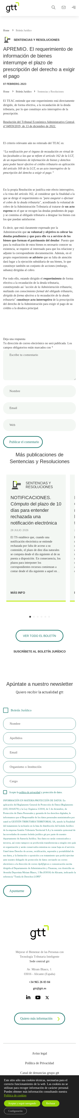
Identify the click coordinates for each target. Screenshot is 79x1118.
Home (6, 30)
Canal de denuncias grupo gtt (39, 1073)
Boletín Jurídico (24, 30)
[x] (47, 998)
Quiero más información (36, 1018)
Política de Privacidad (39, 1063)
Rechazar (50, 1103)
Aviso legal (39, 1053)
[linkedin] (28, 998)
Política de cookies (15, 1095)
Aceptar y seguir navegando (22, 1103)
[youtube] (37, 998)
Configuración (15, 1111)
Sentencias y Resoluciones (50, 91)
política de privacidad (29, 792)
